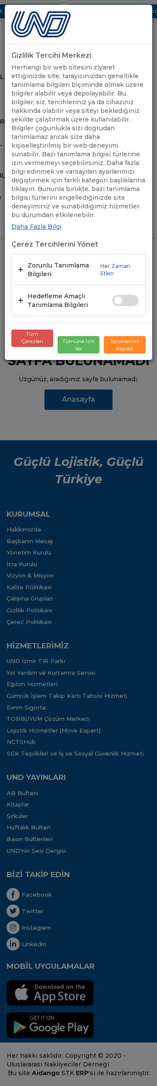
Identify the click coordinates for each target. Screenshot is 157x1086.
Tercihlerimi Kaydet (125, 345)
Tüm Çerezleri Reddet (32, 338)
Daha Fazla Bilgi (36, 227)
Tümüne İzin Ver (78, 345)
